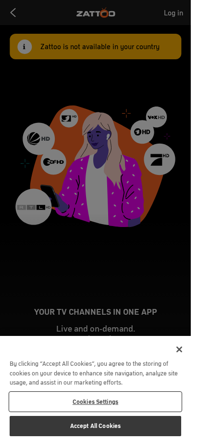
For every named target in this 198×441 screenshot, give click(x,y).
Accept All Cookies (95, 425)
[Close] (179, 349)
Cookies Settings (95, 401)
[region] (95, 388)
